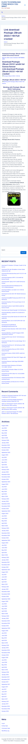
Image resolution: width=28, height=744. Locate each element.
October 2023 (5, 508)
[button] (2, 12)
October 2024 (5, 479)
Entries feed (5, 726)
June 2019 (4, 635)
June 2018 (4, 662)
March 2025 (5, 467)
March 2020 (5, 613)
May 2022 (4, 550)
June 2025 (4, 460)
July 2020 (4, 604)
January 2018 (5, 674)
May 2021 (4, 579)
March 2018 (5, 669)
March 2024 (5, 496)
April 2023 (4, 523)
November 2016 (6, 708)
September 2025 (6, 452)
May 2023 (4, 520)
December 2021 (6, 562)
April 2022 (4, 552)
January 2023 (5, 530)
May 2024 (4, 491)
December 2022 (6, 533)
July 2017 (4, 689)
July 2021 (4, 574)
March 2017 (5, 699)
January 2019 (5, 647)
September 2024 (6, 481)
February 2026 (5, 440)
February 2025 (5, 469)
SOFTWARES (21, 57)
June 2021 (4, 577)
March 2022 (5, 555)
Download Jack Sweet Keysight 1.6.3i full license (14, 310)
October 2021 (5, 567)
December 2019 (6, 621)
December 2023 (6, 503)
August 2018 (5, 657)
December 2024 (6, 474)
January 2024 (5, 501)
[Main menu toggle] (25, 5)
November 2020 (6, 594)
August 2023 (5, 513)
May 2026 (4, 433)
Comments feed (6, 728)
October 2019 (5, 625)
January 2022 (5, 560)
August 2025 (5, 455)
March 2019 (5, 643)
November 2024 (6, 477)
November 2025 (6, 447)
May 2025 (4, 462)
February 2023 (5, 528)
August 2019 (5, 630)
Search (3, 250)
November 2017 (6, 679)
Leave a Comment (14, 57)
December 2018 (6, 650)
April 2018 (4, 667)
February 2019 (5, 645)
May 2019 (4, 638)
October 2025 (5, 450)
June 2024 (4, 489)
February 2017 (5, 701)
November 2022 (6, 535)
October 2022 (5, 538)
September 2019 (6, 628)
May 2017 (4, 694)
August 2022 (5, 542)
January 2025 (5, 472)
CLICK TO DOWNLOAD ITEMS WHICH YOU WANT (11, 4)
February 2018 (5, 672)
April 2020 (4, 611)
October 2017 (5, 682)
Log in (3, 723)
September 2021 (6, 569)
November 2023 (6, 506)
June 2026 (4, 430)
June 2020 (4, 606)
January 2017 (5, 704)
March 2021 (5, 584)
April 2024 (4, 494)
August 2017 (5, 686)
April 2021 (4, 582)
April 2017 (4, 696)
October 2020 (5, 596)
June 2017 (4, 691)
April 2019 (4, 640)
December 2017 (6, 677)
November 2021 (6, 564)
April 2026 (4, 435)
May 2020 (4, 608)
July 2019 (4, 633)
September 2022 (6, 540)
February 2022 (5, 557)
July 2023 (4, 516)
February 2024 (5, 499)
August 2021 (5, 572)
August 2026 (5, 425)
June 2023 (4, 518)
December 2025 (6, 445)
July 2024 (4, 486)
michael (4, 395)
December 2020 (6, 591)
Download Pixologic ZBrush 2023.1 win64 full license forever (13, 54)
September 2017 (6, 684)
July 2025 (4, 457)
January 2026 (5, 442)
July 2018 (4, 660)
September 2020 (6, 599)
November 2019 (6, 623)
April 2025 (4, 464)
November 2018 (6, 652)
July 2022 (4, 545)
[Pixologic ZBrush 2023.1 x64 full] (11, 76)
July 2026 (4, 428)
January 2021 (5, 589)
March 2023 (5, 525)
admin (3, 403)
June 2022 (4, 547)
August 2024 (5, 484)
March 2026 (5, 438)
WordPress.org (5, 730)
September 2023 (6, 511)
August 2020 (5, 601)
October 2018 (5, 655)
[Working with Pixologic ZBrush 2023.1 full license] (14, 82)
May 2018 (4, 664)
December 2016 (6, 706)
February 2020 (5, 616)
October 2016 (5, 711)
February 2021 (5, 586)
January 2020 (5, 618)
